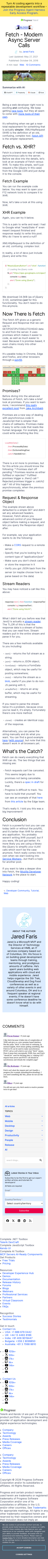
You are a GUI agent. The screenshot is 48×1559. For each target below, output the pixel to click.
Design (9, 1130)
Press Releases (11, 1439)
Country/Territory (13, 1199)
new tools (17, 110)
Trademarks (39, 1507)
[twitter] (13, 1220)
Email (7, 1190)
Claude (32, 92)
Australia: (20, 1344)
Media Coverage (12, 1442)
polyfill (18, 359)
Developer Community (18, 890)
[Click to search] (41, 1160)
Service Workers (11, 858)
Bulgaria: (20, 1341)
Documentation (11, 1279)
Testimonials (9, 1319)
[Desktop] (24, 1126)
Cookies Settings (24, 1554)
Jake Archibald (34, 408)
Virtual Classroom (12, 1300)
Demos (6, 1276)
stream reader (33, 621)
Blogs (5, 1288)
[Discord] (6, 1372)
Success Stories (11, 1316)
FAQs (5, 1306)
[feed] (30, 1220)
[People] (24, 1140)
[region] (24, 1540)
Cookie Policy (7, 1538)
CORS (17, 545)
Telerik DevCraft (9, 1242)
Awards (6, 1436)
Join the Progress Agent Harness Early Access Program (24, 11)
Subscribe (24, 1210)
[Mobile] (24, 1121)
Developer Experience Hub (18, 1273)
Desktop (10, 1125)
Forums (6, 1285)
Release (9, 1144)
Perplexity (21, 92)
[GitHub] (6, 1369)
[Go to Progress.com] (8, 1411)
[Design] (24, 1130)
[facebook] (8, 1220)
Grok (42, 92)
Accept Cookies (24, 1548)
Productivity (12, 1135)
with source (16, 740)
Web (22, 65)
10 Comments (33, 65)
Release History (11, 1282)
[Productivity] (24, 1135)
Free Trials (8, 1260)
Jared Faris (28, 51)
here (5, 740)
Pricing (6, 1263)
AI (6, 1149)
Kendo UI (5, 1248)
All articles (10, 1106)
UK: (18, 1335)
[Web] (24, 1116)
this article (17, 801)
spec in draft (32, 782)
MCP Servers (7, 1254)
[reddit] (25, 1220)
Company (8, 1429)
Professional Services (14, 1294)
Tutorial (35, 890)
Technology (9, 1433)
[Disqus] (24, 1062)
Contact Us (9, 1329)
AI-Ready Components (29, 1254)
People (9, 1140)
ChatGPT (9, 92)
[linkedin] (19, 1220)
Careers (7, 1445)
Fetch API (37, 135)
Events (6, 1303)
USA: (18, 1332)
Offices (6, 1448)
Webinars (7, 1291)
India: (18, 1338)
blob (7, 681)
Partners (7, 1297)
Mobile (9, 1121)
